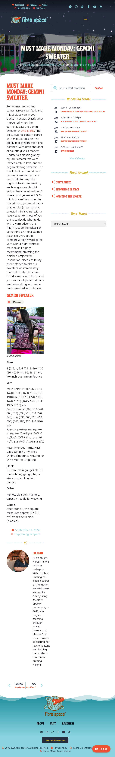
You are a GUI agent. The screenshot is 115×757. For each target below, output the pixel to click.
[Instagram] (76, 6)
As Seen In (68, 723)
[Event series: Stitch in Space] (82, 147)
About (40, 723)
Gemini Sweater (20, 294)
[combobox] (70, 88)
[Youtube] (94, 6)
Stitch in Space (67, 151)
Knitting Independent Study (74, 131)
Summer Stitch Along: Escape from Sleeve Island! (83, 111)
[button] (85, 18)
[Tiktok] (82, 6)
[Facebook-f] (88, 6)
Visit (53, 723)
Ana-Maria (27, 130)
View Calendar (78, 158)
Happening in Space (83, 64)
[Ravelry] (70, 6)
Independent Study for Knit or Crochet (79, 121)
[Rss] (101, 6)
